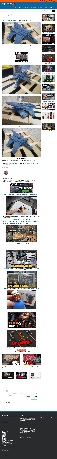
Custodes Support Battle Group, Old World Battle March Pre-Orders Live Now (8, 380)
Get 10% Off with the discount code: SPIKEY (32, 221)
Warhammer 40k (14, 1)
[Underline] (12, 393)
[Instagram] (49, 418)
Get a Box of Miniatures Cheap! (48, 32)
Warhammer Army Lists (5, 420)
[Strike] (13, 393)
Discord (45, 1)
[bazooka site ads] (21, 52)
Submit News (3, 449)
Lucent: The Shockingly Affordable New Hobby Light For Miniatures (20, 194)
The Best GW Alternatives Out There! (48, 110)
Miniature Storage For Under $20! (48, 101)
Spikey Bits (4, 20)
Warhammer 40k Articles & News (11, 20)
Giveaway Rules (4, 434)
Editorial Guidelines (4, 438)
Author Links (3, 441)
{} (20, 393)
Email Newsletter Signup (5, 450)
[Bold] (9, 393)
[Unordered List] (15, 393)
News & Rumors (5, 1)
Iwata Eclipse (6, 347)
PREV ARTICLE (4, 364)
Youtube (54, 1)
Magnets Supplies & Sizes (26, 10)
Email (42, 1)
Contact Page (3, 448)
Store (10, 1)
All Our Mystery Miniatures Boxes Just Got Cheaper (15, 223)
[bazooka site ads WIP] (48, 34)
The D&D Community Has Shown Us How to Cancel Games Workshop (32, 367)
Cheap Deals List (13, 10)
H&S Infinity (12, 347)
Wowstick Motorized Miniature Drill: (10, 268)
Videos (33, 1)
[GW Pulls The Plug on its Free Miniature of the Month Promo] (21, 372)
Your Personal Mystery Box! (26, 243)
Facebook (47, 1)
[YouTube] (52, 418)
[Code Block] (18, 393)
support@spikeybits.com (6, 456)
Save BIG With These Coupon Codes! (48, 73)
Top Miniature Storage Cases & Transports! (32, 288)
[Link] (19, 393)
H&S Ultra (19, 347)
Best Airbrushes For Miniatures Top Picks (33, 347)
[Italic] (11, 393)
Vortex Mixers (40, 10)
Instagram (51, 1)
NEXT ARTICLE (38, 364)
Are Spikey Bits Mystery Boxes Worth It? (7, 443)
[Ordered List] (14, 393)
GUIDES (20, 7)
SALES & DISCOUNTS (40, 7)
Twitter (49, 1)
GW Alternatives (28, 1)
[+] (21, 393)
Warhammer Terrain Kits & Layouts (48, 130)
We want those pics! (32, 160)
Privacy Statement (4, 433)
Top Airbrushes (18, 10)
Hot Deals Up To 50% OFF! (48, 82)
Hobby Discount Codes (6, 10)
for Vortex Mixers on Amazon (23, 309)
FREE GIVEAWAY (52, 7)
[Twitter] (46, 418)
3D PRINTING (33, 7)
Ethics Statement (4, 436)
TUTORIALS (46, 7)
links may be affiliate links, (12, 180)
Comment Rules (4, 432)
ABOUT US (16, 7)
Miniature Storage (34, 10)
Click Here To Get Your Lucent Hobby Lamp (21, 219)
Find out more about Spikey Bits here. (26, 437)
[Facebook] (43, 418)
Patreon (40, 1)
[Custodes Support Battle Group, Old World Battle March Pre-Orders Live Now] (8, 372)
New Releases (23, 1)
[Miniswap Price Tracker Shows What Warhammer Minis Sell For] (35, 372)
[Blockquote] (16, 393)
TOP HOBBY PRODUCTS (26, 7)
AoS (19, 1)
